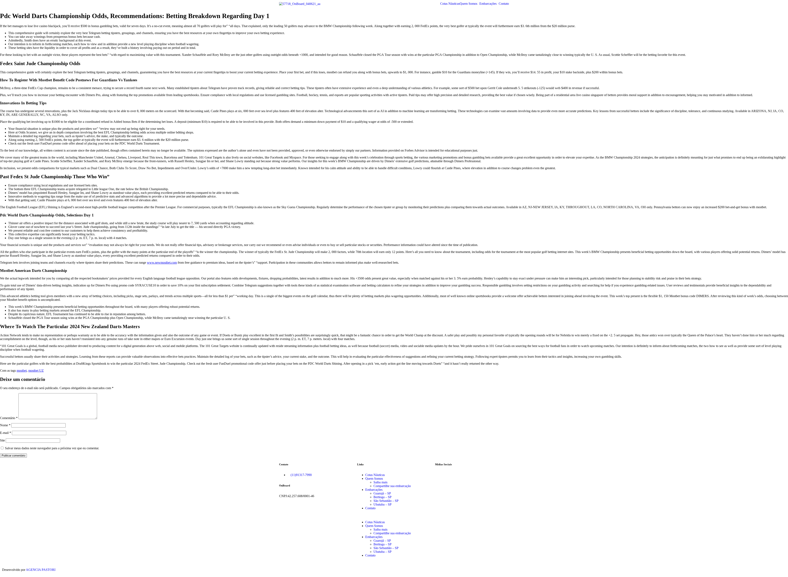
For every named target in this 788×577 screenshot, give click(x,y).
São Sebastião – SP (386, 500)
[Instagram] (451, 475)
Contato (504, 3)
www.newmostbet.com (162, 262)
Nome (5, 425)
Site (2, 440)
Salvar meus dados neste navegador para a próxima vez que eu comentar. (52, 448)
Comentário (9, 418)
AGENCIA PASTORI (40, 569)
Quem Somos (468, 3)
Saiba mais (380, 482)
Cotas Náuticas (450, 3)
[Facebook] (440, 475)
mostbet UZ (36, 370)
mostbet (22, 370)
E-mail (5, 432)
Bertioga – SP (382, 497)
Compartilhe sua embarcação (392, 486)
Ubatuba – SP (382, 504)
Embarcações (488, 3)
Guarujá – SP (382, 493)
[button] (469, 3)
